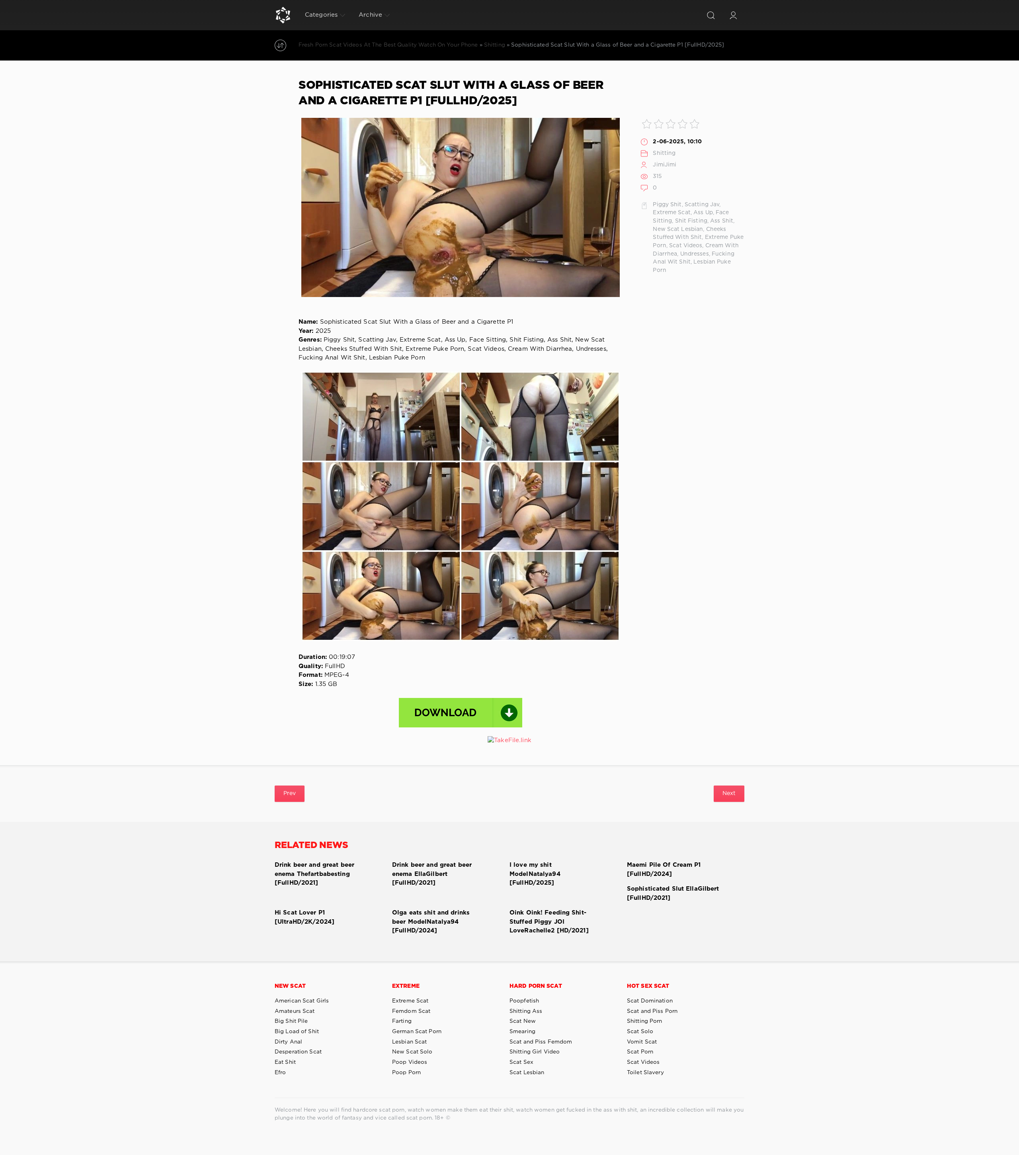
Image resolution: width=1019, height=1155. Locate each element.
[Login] (733, 15)
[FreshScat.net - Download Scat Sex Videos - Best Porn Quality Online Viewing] (283, 15)
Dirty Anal (288, 1042)
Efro (280, 1072)
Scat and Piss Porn (652, 1011)
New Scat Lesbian (678, 229)
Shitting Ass (526, 1011)
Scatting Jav (702, 204)
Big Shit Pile (291, 1021)
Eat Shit (285, 1062)
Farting (402, 1021)
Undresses (694, 254)
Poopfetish (524, 1001)
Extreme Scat (671, 212)
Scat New (523, 1021)
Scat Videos (685, 245)
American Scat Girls (302, 1001)
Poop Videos (409, 1062)
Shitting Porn (644, 1021)
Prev (289, 793)
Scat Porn (640, 1051)
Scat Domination (650, 1001)
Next (729, 793)
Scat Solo (640, 1031)
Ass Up (703, 212)
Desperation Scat (298, 1051)
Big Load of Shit (297, 1031)
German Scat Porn (416, 1031)
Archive (370, 15)
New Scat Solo (412, 1051)
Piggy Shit (667, 204)
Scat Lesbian (527, 1072)
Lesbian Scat (409, 1042)
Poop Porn (406, 1072)
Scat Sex (521, 1062)
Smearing (522, 1031)
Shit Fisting (691, 221)
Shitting (664, 153)
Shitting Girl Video (535, 1051)
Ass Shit (721, 221)
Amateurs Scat (295, 1011)
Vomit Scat (642, 1042)
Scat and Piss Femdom (541, 1042)
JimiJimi (664, 164)
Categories (321, 15)
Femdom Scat (411, 1011)
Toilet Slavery (645, 1072)
